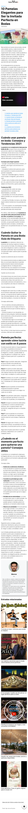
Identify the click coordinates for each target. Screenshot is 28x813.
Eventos (3, 6)
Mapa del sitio (6, 802)
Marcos (14, 574)
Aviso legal (21, 802)
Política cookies (14, 802)
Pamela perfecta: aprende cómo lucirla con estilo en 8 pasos (13, 123)
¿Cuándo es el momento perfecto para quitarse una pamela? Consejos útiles (12, 129)
